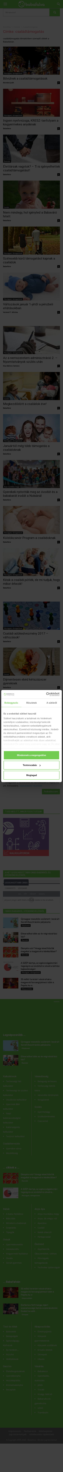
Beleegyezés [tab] (11, 702)
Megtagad (31, 775)
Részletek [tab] (31, 702)
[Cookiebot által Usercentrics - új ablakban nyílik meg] (46, 694)
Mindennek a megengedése (31, 755)
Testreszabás (30, 765)
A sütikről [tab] (51, 702)
